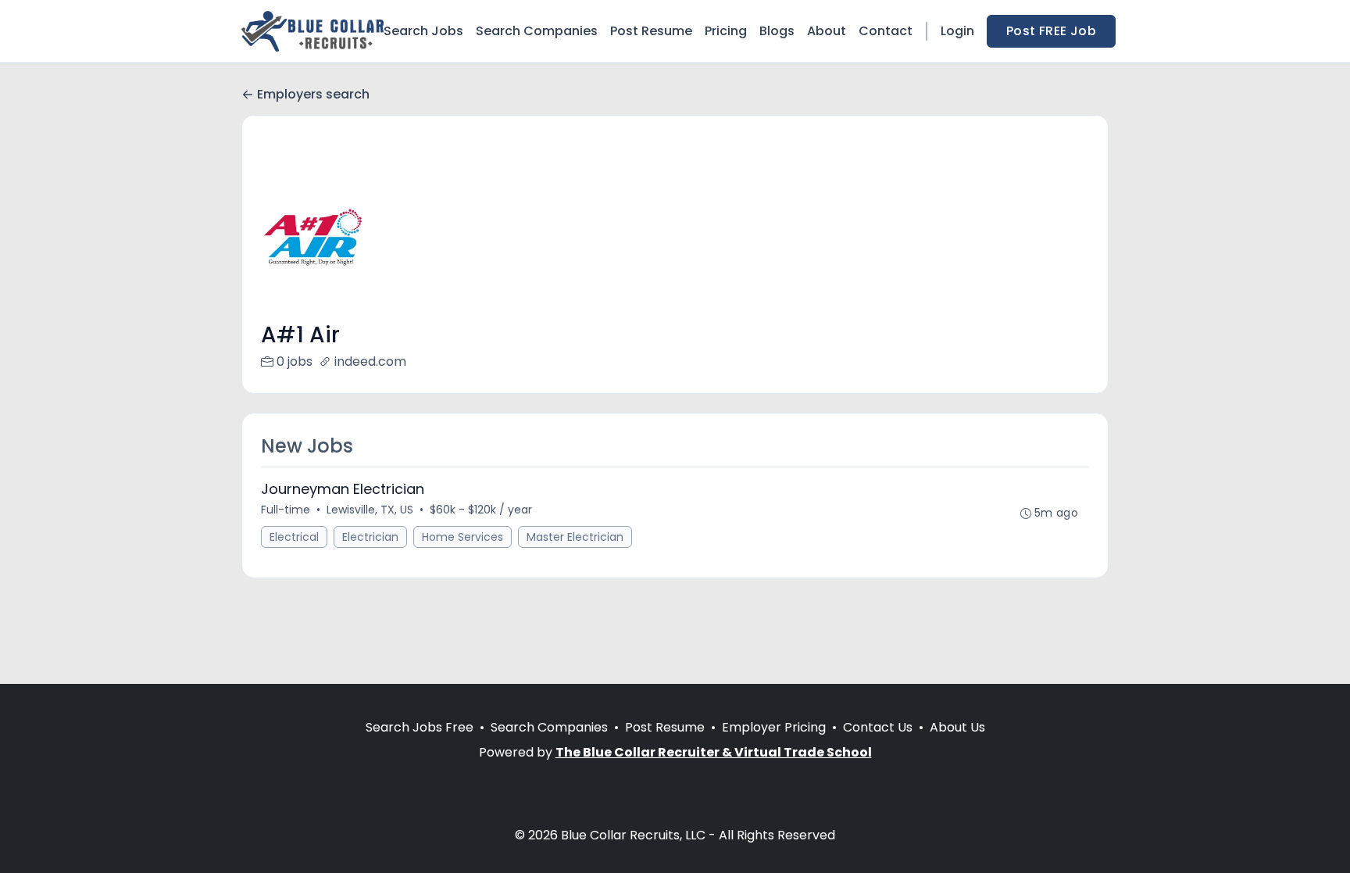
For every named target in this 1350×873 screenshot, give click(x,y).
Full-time (285, 509)
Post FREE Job (1051, 31)
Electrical (294, 537)
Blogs (777, 31)
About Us (957, 727)
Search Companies (537, 31)
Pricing (726, 31)
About (826, 31)
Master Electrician (575, 537)
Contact (885, 31)
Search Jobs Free (419, 727)
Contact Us (877, 727)
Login (957, 31)
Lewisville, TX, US (370, 509)
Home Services (462, 537)
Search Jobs (423, 31)
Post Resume (651, 31)
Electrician (370, 537)
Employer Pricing (774, 727)
